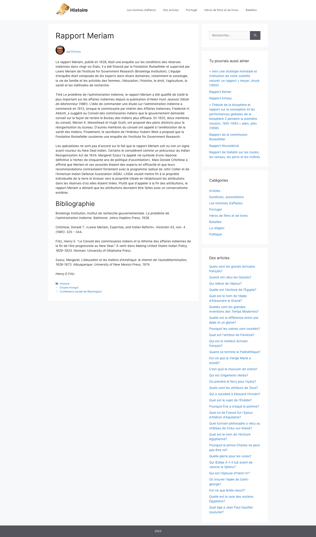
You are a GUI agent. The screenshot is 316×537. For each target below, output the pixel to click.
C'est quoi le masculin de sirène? (233, 369)
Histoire (79, 10)
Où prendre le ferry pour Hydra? (232, 381)
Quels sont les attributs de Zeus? (233, 388)
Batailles (251, 10)
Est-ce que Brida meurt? (227, 490)
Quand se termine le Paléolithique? (234, 352)
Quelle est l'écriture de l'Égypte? (232, 290)
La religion (216, 228)
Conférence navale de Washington (81, 291)
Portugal (191, 10)
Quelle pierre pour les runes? (230, 456)
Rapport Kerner (220, 92)
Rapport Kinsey (220, 98)
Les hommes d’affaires (141, 10)
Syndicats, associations (226, 197)
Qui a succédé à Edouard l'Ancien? (234, 394)
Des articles (171, 10)
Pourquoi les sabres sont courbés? (234, 329)
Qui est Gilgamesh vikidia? (228, 375)
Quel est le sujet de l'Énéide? (230, 400)
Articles (214, 191)
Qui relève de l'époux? (225, 283)
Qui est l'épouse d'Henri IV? (229, 473)
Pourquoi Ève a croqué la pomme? (234, 406)
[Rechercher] (255, 35)
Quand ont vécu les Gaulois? (230, 277)
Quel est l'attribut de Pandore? (231, 335)
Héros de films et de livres (221, 10)
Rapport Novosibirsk (224, 146)
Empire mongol (69, 287)
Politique (215, 234)
